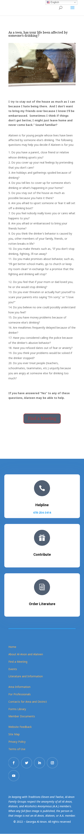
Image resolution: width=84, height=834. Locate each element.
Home (12, 647)
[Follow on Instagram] (52, 762)
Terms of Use (16, 749)
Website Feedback (20, 727)
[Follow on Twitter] (26, 762)
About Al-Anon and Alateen (25, 654)
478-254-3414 (42, 512)
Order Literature (42, 604)
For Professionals (19, 694)
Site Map (14, 734)
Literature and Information (25, 676)
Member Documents (21, 716)
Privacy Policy (17, 741)
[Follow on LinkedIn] (39, 762)
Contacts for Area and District (27, 701)
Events (12, 669)
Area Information (19, 687)
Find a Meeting (42, 418)
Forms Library (17, 709)
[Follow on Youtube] (13, 775)
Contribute (42, 554)
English (54, 2)
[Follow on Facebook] (13, 762)
